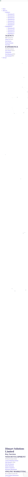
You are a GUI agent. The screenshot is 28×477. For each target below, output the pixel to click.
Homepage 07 (11, 24)
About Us (5, 10)
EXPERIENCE (8, 26)
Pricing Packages (9, 42)
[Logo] (14, 0)
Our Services (8, 41)
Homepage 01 (11, 14)
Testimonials (8, 52)
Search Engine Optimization (12, 475)
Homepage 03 (11, 17)
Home (4, 8)
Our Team (7, 44)
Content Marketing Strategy (11, 460)
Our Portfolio (8, 55)
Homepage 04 (11, 19)
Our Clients (8, 50)
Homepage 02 (11, 15)
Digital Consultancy (10, 467)
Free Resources (8, 54)
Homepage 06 (11, 22)
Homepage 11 (11, 33)
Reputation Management (11, 469)
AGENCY (7, 12)
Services (5, 57)
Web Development (9, 464)
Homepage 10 (11, 31)
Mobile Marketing (9, 465)
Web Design (8, 462)
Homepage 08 (11, 28)
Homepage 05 (11, 21)
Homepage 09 (11, 30)
